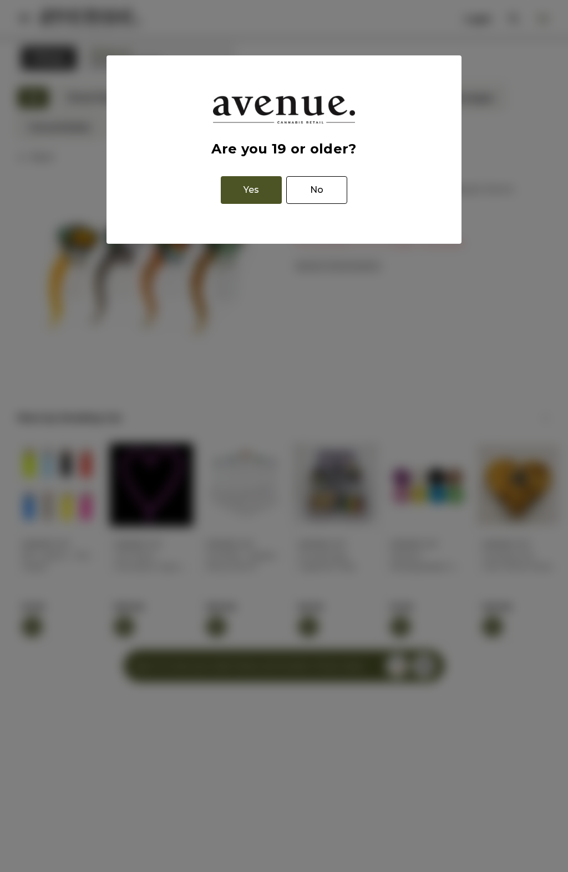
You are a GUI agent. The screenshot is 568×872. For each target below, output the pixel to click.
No (316, 189)
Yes (251, 189)
